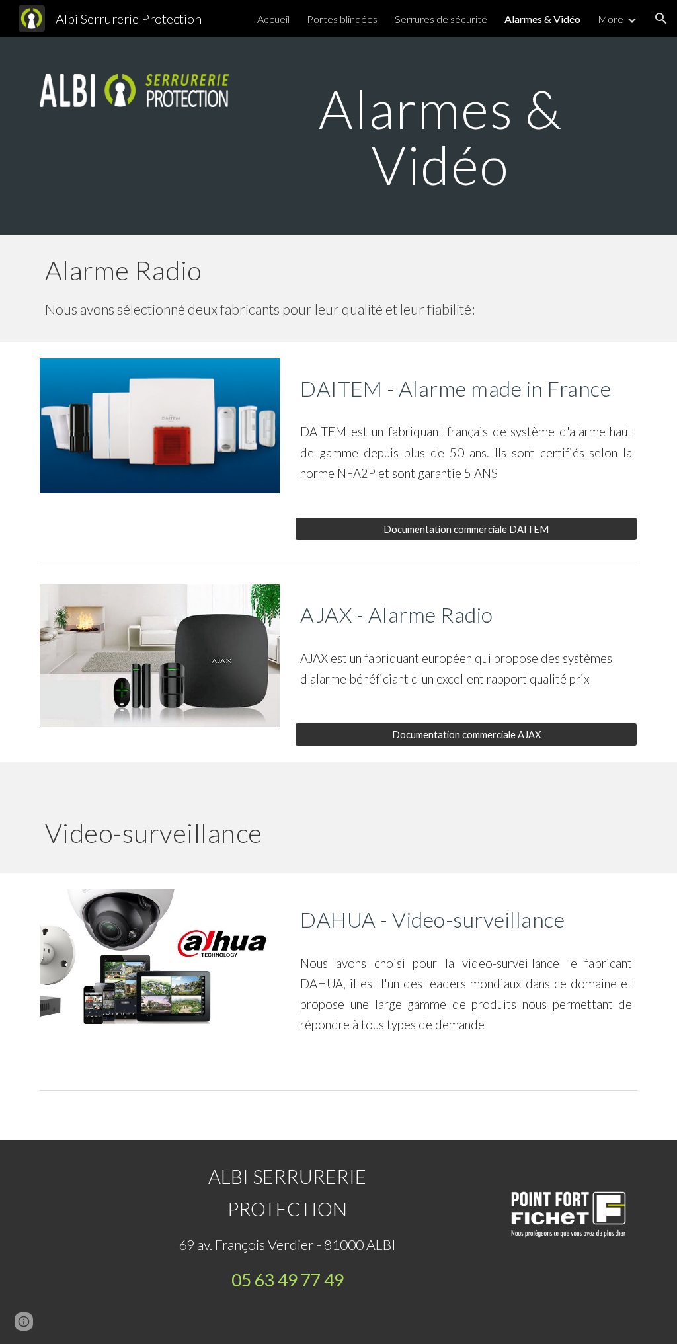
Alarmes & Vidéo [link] (542, 19)
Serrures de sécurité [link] (441, 19)
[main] (440, 136)
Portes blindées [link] (342, 19)
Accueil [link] (273, 19)
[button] (661, 18)
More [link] (610, 19)
